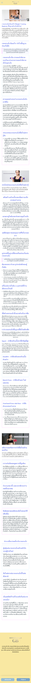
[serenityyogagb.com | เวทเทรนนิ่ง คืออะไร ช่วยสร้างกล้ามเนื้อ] (15, 2)
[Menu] (2, 2)
